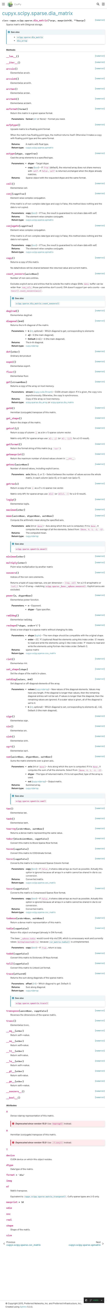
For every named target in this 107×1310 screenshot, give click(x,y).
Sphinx (23, 1306)
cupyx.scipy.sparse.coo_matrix (41, 653)
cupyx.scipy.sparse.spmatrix (39, 147)
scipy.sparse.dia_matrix (62, 402)
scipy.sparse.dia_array (37, 402)
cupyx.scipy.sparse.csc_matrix (41, 882)
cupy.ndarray (32, 346)
